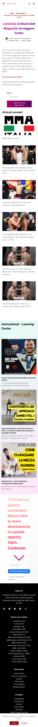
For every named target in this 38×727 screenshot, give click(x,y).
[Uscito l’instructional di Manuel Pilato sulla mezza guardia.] (19, 356)
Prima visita (19, 681)
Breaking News (19, 687)
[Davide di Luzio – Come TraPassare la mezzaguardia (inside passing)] (19, 460)
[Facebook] (4, 609)
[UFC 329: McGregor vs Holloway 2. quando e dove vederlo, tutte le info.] (19, 290)
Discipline (17, 626)
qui (15, 55)
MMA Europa (17, 643)
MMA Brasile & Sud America (17, 640)
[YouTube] (20, 609)
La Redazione (19, 699)
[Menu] (34, 4)
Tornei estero (17, 659)
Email (9, 93)
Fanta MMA (17, 629)
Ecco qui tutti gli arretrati (12, 77)
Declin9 (24, 723)
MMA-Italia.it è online (10, 138)
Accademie (17, 621)
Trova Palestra (19, 684)
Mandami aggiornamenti (19, 571)
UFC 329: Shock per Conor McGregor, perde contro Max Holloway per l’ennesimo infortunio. (18, 271)
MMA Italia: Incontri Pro (17, 645)
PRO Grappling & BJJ (17, 654)
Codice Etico (19, 701)
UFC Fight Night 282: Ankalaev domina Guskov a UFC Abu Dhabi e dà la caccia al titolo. (18, 170)
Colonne (17, 624)
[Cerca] (29, 4)
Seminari (16, 656)
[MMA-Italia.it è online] (19, 125)
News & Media (26, 40)
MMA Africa (17, 635)
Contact (19, 704)
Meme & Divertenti (17, 632)
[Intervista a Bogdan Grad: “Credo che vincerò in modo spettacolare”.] (19, 189)
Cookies (19, 679)
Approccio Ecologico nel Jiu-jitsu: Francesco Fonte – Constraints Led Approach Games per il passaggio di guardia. (18, 431)
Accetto (14, 723)
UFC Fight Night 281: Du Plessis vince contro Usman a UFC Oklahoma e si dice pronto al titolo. (18, 237)
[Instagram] (15, 609)
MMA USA (16, 648)
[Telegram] (25, 609)
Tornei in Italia (16, 662)
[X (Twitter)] (9, 609)
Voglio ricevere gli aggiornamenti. (19, 104)
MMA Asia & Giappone (16, 637)
